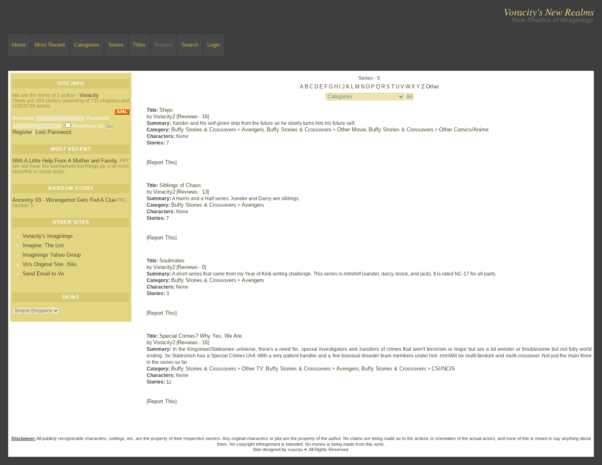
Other (432, 87)
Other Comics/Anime (464, 129)
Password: (98, 118)
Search (189, 45)
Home (19, 45)
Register (22, 132)
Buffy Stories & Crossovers (203, 129)
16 (205, 116)
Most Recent (50, 45)
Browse (163, 45)
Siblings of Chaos (180, 185)
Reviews (188, 116)
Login (213, 45)
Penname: (23, 118)
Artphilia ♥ (297, 449)
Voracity (89, 95)
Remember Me (88, 126)
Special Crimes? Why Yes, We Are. (201, 336)
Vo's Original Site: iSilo (50, 264)
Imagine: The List (43, 245)
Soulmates (172, 260)
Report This (161, 162)
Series (116, 45)
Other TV (252, 369)
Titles (139, 45)
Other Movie (351, 129)
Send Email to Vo (43, 274)
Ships (166, 110)
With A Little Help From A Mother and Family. (65, 161)
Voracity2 (164, 116)
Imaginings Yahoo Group (52, 255)
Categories (87, 45)
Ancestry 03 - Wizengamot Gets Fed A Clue (64, 200)
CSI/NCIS (443, 369)
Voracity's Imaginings (48, 236)
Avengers (253, 129)
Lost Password (53, 132)
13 (205, 192)
